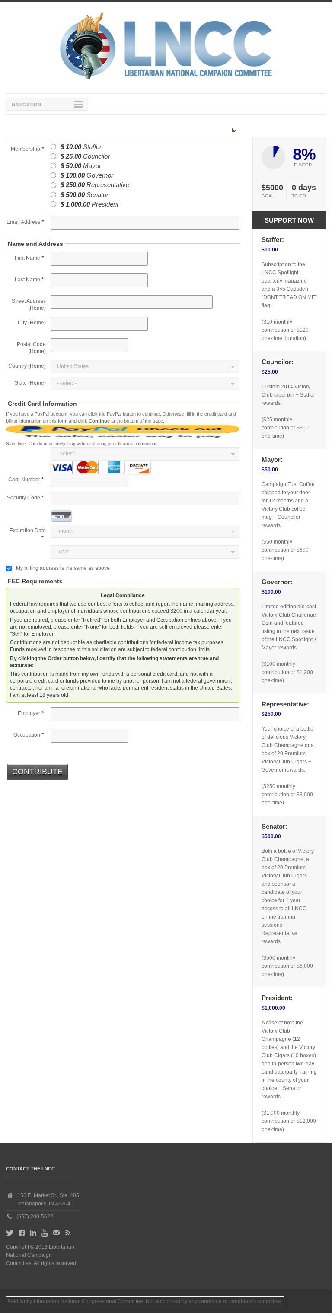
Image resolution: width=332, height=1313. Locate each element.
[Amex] (113, 467)
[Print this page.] (233, 129)
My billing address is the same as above (63, 568)
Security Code (23, 498)
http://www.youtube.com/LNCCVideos (45, 1234)
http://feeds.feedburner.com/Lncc (68, 1234)
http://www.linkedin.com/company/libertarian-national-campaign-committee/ (33, 1234)
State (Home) (30, 383)
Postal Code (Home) (31, 347)
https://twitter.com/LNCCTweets (9, 1234)
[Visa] (61, 467)
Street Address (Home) (29, 304)
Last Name (29, 280)
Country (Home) (27, 366)
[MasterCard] (87, 467)
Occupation (28, 735)
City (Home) (32, 323)
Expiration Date (28, 531)
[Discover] (139, 467)
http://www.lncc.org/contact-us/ (56, 1234)
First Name (29, 258)
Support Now (289, 220)
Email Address (25, 222)
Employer (31, 713)
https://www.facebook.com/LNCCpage (22, 1234)
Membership (27, 149)
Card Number (24, 480)
